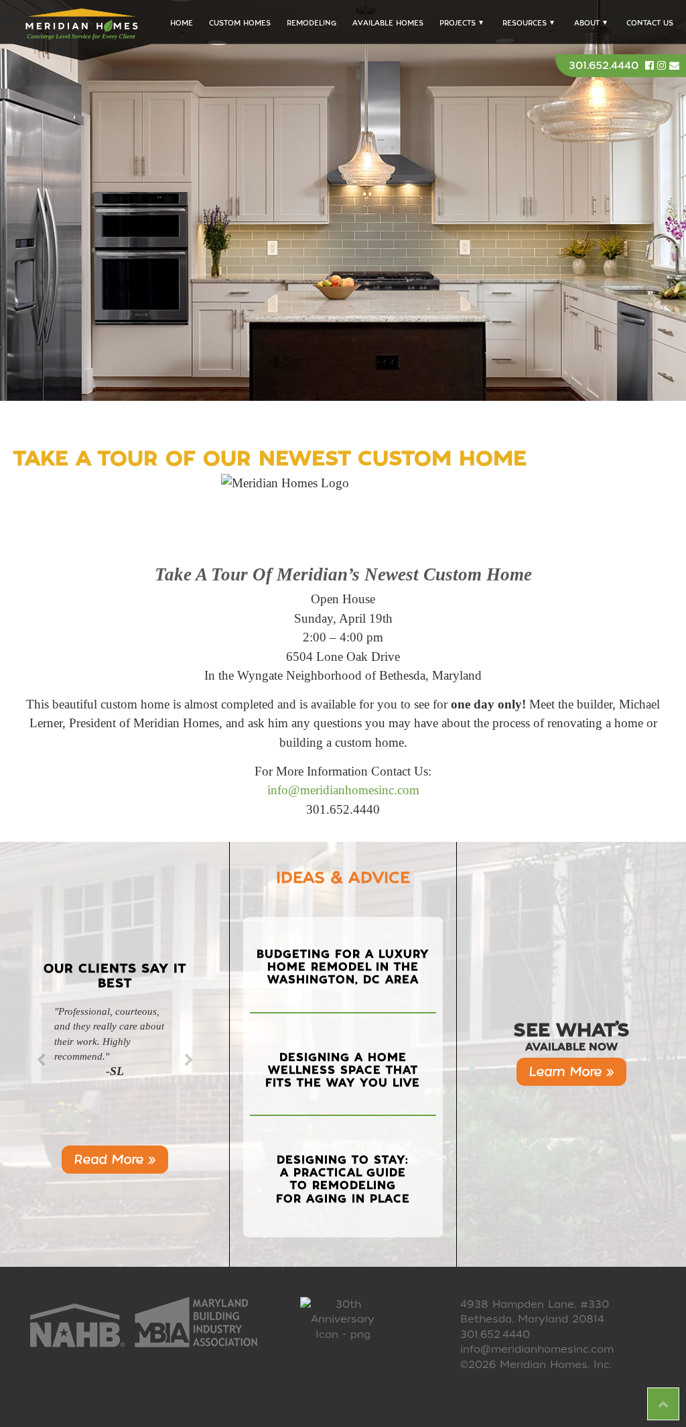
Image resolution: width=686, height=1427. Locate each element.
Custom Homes (240, 23)
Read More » (115, 1159)
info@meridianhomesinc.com (343, 790)
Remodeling (311, 23)
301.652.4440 (603, 66)
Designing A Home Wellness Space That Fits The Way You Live (342, 1070)
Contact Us (649, 23)
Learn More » (571, 1071)
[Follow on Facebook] (651, 66)
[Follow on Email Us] (674, 66)
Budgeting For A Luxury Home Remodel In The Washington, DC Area (343, 967)
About (587, 23)
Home (181, 23)
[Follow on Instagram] (663, 66)
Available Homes (387, 23)
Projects (457, 23)
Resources (524, 23)
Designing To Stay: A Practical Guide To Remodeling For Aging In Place (343, 1179)
